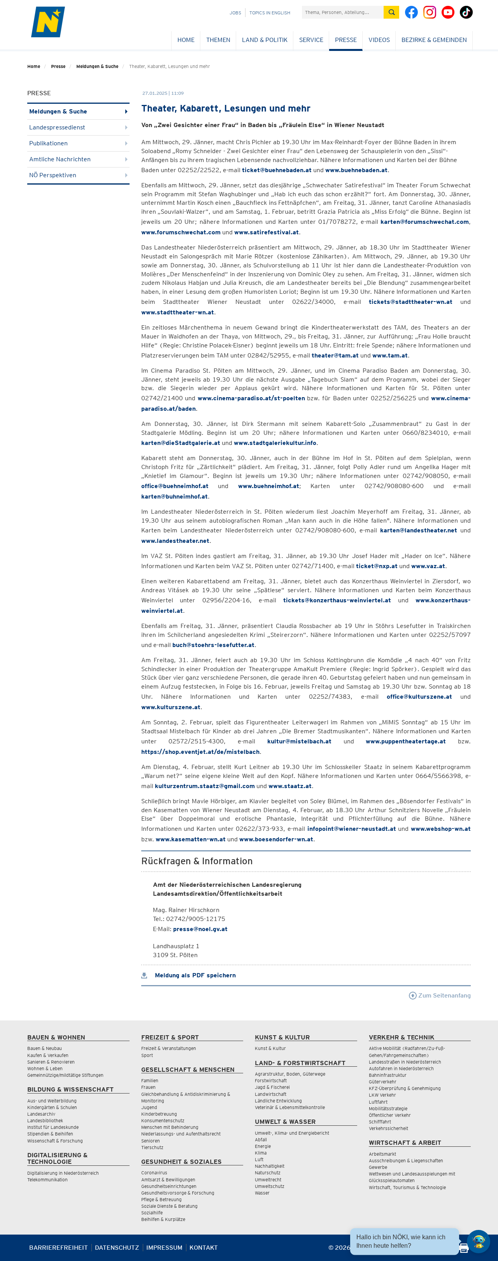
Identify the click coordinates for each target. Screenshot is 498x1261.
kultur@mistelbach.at (299, 741)
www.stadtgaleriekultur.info (275, 442)
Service (311, 40)
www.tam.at (390, 355)
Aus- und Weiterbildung (52, 1101)
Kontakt (203, 1247)
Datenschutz (117, 1247)
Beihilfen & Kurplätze (163, 1219)
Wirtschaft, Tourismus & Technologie (407, 1187)
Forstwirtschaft (271, 1080)
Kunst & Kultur (270, 1048)
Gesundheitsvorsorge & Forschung (177, 1193)
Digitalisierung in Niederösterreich (63, 1173)
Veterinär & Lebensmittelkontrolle (290, 1107)
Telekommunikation (47, 1180)
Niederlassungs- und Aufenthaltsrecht (181, 1134)
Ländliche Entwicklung (278, 1101)
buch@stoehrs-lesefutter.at (213, 645)
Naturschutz (268, 1173)
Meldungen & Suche (97, 66)
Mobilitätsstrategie (388, 1108)
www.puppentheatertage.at (406, 741)
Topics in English (269, 13)
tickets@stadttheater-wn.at (410, 301)
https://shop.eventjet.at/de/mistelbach (200, 751)
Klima (261, 1153)
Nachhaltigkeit (269, 1166)
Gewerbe (378, 1167)
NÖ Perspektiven (52, 175)
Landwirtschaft (270, 1094)
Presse (346, 40)
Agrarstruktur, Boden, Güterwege (290, 1074)
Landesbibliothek (45, 1120)
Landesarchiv (41, 1114)
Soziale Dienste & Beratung (169, 1206)
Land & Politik (265, 40)
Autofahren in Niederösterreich (401, 1068)
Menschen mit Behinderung (169, 1127)
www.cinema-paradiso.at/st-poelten (251, 398)
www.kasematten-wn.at (191, 839)
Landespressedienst (57, 127)
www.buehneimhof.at (268, 486)
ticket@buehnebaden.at (277, 170)
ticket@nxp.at (377, 566)
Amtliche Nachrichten (60, 159)
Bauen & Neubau (44, 1048)
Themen (218, 40)
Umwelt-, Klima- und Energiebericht (292, 1133)
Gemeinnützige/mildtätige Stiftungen (65, 1075)
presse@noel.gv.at (200, 929)
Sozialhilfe (152, 1213)
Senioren (150, 1141)
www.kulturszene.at (170, 707)
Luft (259, 1159)
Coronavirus (154, 1173)
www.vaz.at (428, 566)
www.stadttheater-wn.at (177, 312)
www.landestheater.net (175, 540)
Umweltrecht (268, 1180)
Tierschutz (152, 1147)
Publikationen (48, 143)
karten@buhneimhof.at (174, 496)
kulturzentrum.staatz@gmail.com (205, 786)
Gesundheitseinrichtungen (168, 1186)
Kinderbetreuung (159, 1114)
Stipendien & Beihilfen (50, 1134)
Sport (147, 1055)
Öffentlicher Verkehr (390, 1115)
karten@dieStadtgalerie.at (180, 442)
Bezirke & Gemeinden (434, 40)
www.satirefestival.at (266, 232)
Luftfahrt (378, 1102)
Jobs (235, 13)
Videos (379, 40)
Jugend (149, 1107)
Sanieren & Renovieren (51, 1062)
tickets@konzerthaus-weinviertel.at (337, 600)
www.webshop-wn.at (441, 828)
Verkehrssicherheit (388, 1128)
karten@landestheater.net (418, 530)
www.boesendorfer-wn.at (276, 839)
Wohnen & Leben (45, 1068)
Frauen (148, 1087)
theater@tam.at (335, 355)
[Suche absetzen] (391, 12)
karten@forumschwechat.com (425, 221)
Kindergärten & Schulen (52, 1107)
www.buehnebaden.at (356, 170)
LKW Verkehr (382, 1095)
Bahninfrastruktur (388, 1075)
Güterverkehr (382, 1082)
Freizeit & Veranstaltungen (168, 1048)
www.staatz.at (290, 786)
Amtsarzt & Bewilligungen (168, 1180)
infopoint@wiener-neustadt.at (351, 828)
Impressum (164, 1247)
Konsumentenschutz (162, 1120)
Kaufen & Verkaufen (47, 1055)
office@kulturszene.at (419, 696)
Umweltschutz (269, 1186)
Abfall (261, 1139)
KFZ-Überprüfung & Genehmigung (405, 1088)
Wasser (262, 1193)
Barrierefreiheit (58, 1247)
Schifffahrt (380, 1122)
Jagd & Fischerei (272, 1087)
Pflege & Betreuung (161, 1199)
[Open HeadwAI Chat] (478, 1241)
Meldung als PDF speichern (194, 975)
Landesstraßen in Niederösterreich (405, 1062)
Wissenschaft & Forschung (55, 1141)
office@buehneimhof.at (175, 486)
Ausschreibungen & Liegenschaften (406, 1160)
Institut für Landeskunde (53, 1127)
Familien (149, 1080)
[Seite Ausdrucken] (464, 1250)
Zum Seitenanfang (444, 995)
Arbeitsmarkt (382, 1154)
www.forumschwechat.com (181, 232)
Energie (263, 1146)
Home (186, 40)
